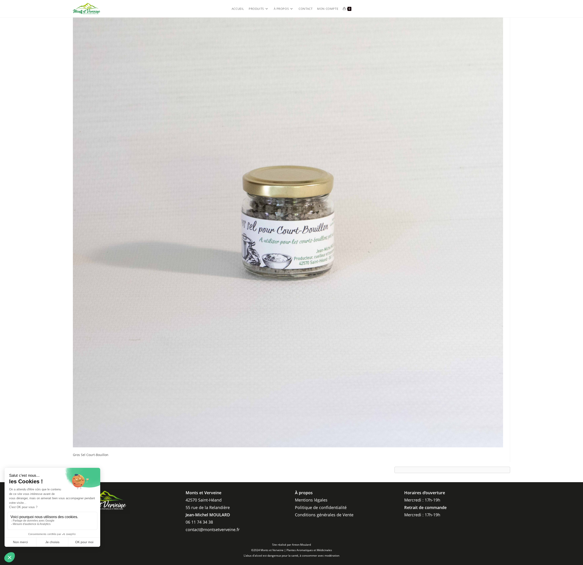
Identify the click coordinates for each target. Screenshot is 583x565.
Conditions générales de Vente (324, 514)
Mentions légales (311, 500)
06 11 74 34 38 (199, 522)
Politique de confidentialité (321, 507)
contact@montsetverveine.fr (213, 529)
